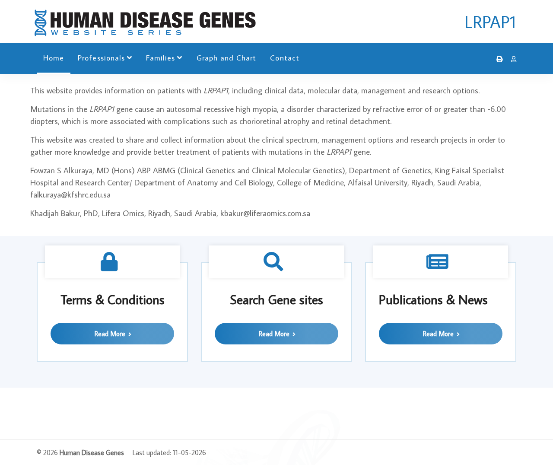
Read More (111, 333)
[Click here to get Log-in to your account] (511, 59)
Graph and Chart (227, 58)
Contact (284, 58)
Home (53, 58)
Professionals (101, 58)
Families (160, 58)
